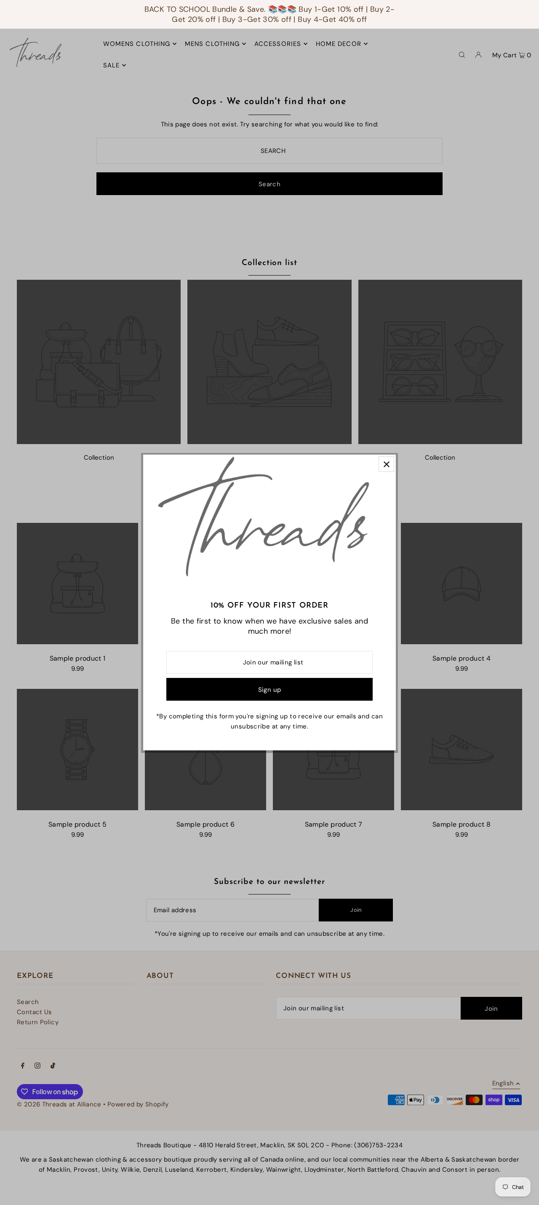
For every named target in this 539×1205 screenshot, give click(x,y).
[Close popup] (386, 464)
